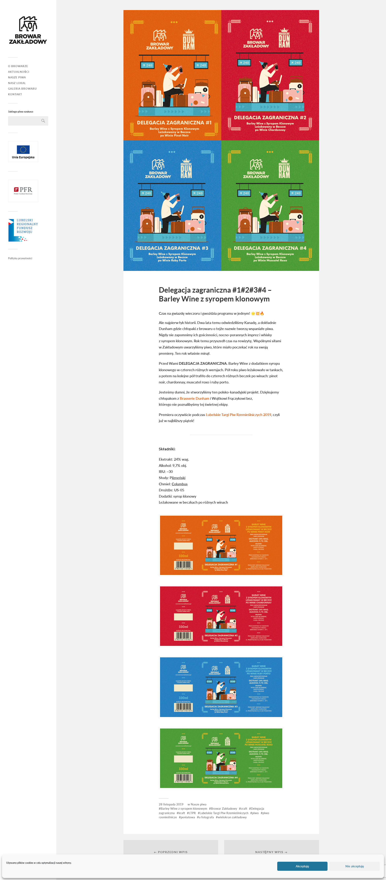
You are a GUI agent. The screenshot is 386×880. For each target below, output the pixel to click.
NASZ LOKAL (17, 83)
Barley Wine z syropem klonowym (184, 808)
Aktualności (18, 71)
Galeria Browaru (22, 88)
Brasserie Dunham (194, 398)
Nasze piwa (198, 804)
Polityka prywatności (20, 258)
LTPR (192, 813)
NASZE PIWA (17, 77)
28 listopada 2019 (171, 804)
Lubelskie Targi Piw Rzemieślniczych (224, 813)
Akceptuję (302, 866)
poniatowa (188, 817)
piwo (255, 813)
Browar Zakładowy (224, 808)
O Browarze (18, 66)
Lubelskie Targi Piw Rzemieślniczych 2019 (238, 414)
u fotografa (206, 817)
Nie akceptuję (354, 866)
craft (244, 808)
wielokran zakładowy (232, 817)
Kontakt (15, 94)
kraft (182, 813)
